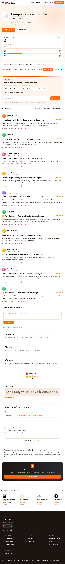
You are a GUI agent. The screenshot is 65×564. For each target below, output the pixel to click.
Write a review (35, 2)
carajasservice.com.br (26, 412)
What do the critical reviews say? (14, 89)
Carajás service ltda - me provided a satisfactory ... (23, 158)
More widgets (9, 397)
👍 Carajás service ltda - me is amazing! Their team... (24, 254)
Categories (45, 2)
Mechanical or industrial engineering (19, 10)
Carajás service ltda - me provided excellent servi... (23, 197)
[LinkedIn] (11, 530)
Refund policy (56, 560)
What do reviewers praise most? (36, 89)
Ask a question (9, 322)
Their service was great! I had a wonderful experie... (23, 235)
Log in (51, 2)
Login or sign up (9, 553)
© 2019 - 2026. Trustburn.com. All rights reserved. (16, 560)
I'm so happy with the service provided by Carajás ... (23, 120)
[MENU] (3, 2)
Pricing (51, 541)
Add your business (54, 544)
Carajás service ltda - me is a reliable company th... (23, 273)
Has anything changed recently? (14, 92)
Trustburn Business (54, 538)
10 (35, 379)
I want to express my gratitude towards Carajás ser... (23, 177)
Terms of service (46, 560)
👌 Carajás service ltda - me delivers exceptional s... (23, 293)
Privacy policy (36, 560)
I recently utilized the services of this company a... (22, 139)
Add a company (9, 544)
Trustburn (7, 519)
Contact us (31, 541)
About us (30, 538)
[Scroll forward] (62, 490)
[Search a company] (28, 2)
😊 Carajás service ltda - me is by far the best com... (23, 216)
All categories (9, 538)
